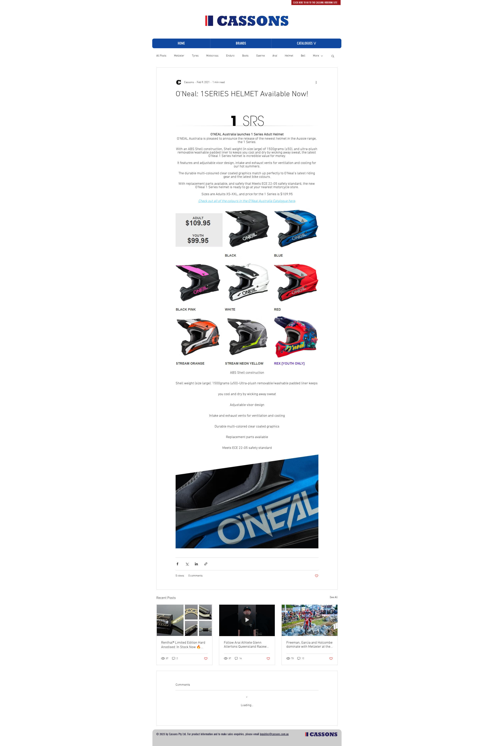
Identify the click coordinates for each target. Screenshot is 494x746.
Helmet (289, 55)
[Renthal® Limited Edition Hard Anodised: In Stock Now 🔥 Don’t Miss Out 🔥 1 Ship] (184, 620)
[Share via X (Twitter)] (187, 564)
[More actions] (316, 82)
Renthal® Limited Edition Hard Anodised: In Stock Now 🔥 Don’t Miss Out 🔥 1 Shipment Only (183, 645)
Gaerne (260, 55)
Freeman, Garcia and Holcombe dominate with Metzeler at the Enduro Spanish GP (309, 645)
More (316, 55)
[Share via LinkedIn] (196, 564)
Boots (245, 55)
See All (334, 597)
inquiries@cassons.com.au (274, 734)
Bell (303, 55)
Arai (274, 55)
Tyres (195, 55)
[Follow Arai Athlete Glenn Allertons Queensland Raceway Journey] (247, 620)
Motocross (212, 55)
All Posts (161, 55)
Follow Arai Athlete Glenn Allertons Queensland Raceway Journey (247, 645)
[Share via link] (206, 564)
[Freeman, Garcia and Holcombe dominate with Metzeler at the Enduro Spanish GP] (310, 620)
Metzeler (179, 55)
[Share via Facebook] (177, 564)
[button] (306, 43)
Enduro (230, 55)
